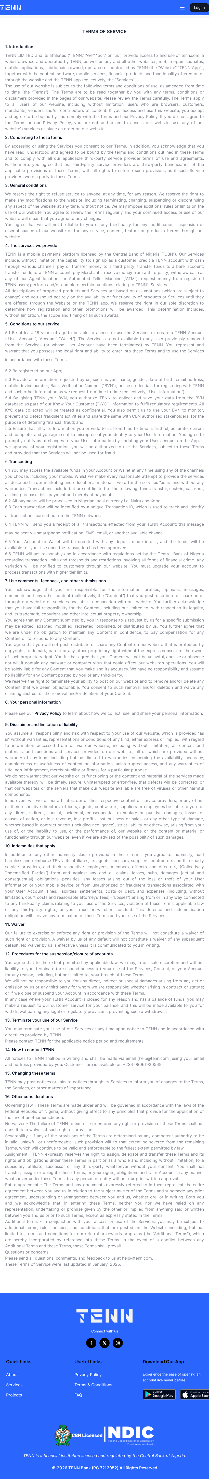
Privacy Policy (88, 1374)
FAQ (78, 1394)
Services (14, 1384)
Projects (14, 1394)
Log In (199, 7)
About (12, 1374)
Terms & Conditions (93, 1384)
